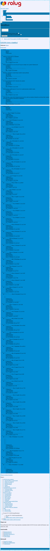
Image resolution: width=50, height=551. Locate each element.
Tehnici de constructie (7, 63)
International (5, 96)
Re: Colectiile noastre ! (16, 76)
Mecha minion (6, 393)
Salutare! (5, 407)
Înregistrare (3, 27)
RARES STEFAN (8, 134)
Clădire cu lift (6, 380)
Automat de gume (6, 366)
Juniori (4, 87)
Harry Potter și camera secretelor (9, 181)
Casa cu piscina (6, 174)
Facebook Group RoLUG (9, 534)
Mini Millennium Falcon (8, 132)
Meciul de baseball (7, 303)
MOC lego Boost (6, 359)
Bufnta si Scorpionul (7, 237)
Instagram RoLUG (8, 531)
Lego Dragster (6, 324)
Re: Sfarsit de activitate (16, 84)
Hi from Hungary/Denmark (8, 118)
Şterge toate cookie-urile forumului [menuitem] (14, 517)
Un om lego (5, 223)
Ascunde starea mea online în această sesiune (11, 34)
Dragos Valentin (7, 294)
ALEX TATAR (7, 168)
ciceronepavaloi (16, 137)
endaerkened (9, 103)
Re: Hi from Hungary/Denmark (18, 101)
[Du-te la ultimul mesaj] (16, 116)
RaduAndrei (6, 175)
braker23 (6, 457)
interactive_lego (7, 127)
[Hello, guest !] (6, 18)
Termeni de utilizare (8, 541)
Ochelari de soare (6, 352)
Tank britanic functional (8, 216)
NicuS (14, 179)
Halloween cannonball (7, 153)
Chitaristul (5, 251)
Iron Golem (5, 400)
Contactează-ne (7, 543)
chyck (8, 77)
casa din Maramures (16, 60)
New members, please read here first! (10, 112)
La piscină (5, 286)
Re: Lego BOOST (15, 92)
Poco (4, 230)
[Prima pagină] (13, 6)
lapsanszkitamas (10, 69)
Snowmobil (5, 317)
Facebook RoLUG (8, 533)
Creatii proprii (6, 293)
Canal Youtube (7, 536)
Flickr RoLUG (7, 535)
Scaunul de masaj (6, 265)
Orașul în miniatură (7, 279)
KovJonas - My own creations (9, 435)
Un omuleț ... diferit (7, 244)
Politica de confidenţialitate (9, 542)
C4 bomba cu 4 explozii (8, 202)
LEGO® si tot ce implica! (9, 42)
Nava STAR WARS (7, 373)
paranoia (15, 461)
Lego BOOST (6, 125)
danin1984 (15, 144)
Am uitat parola (5, 32)
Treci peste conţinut (5, 8)
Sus (7, 516)
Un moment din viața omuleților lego (10, 258)
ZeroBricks (6, 450)
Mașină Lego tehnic (7, 272)
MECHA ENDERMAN (8, 414)
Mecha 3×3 (5, 421)
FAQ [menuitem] (8, 14)
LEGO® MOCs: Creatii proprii (9, 55)
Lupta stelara (5, 209)
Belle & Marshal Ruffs (7, 195)
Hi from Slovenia (6, 449)
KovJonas (6, 436)
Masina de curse (6, 338)
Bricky (7, 45)
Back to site (7, 39)
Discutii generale (6, 79)
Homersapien (9, 93)
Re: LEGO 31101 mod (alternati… (19, 68)
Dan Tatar (6, 189)
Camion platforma (7, 160)
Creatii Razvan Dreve (7, 456)
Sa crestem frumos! (7, 310)
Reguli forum (3, 47)
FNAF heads (5, 146)
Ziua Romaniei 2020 (7, 331)
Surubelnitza (9, 61)
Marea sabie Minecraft (7, 428)
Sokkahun (6, 120)
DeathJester (6, 141)
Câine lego (5, 345)
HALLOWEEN (6, 167)
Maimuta (5, 188)
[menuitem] (11, 13)
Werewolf (5, 139)
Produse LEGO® (6, 71)
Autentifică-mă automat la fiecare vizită (10, 33)
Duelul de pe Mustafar (7, 386)
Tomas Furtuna (7, 161)
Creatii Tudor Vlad (7, 463)
